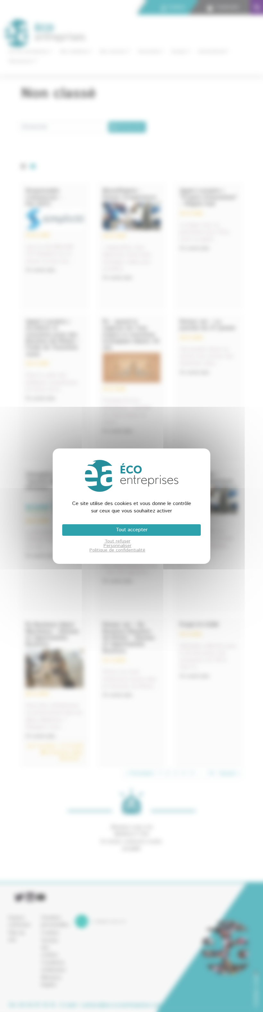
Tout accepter (132, 530)
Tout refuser (118, 541)
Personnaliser (118, 545)
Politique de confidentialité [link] (117, 550)
